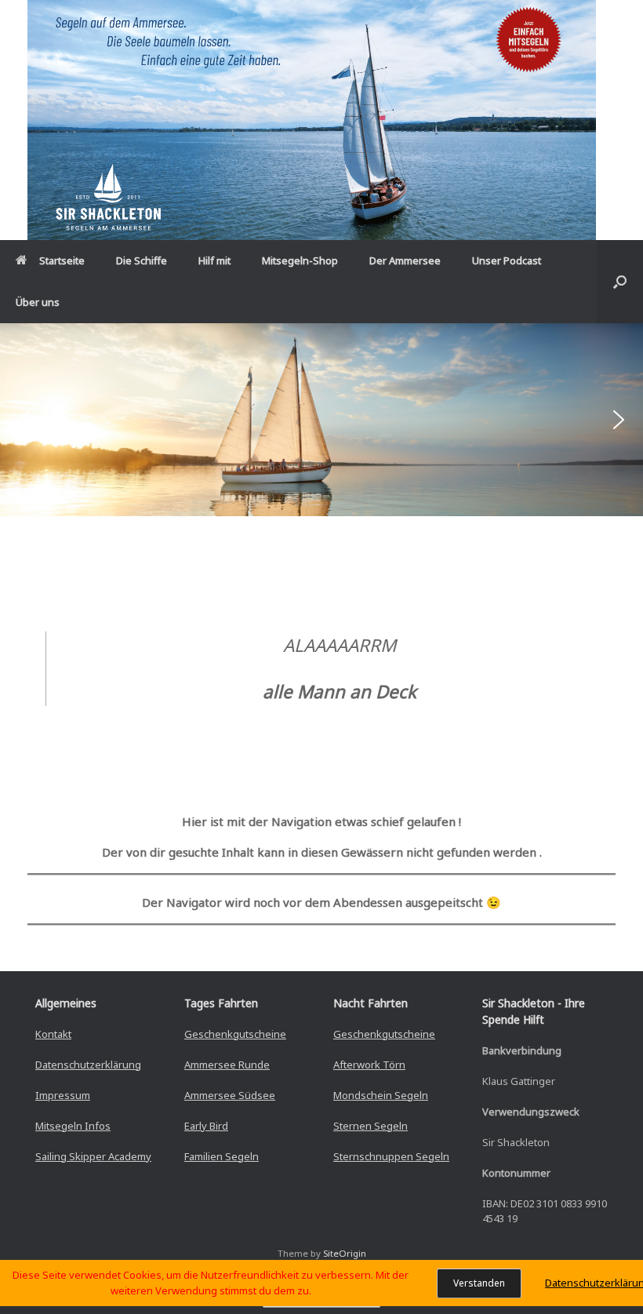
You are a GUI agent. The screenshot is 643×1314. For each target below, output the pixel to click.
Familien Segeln (221, 1156)
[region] (321, 419)
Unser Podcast (506, 260)
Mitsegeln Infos (73, 1126)
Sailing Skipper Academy (93, 1156)
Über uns (38, 302)
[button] (620, 281)
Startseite (62, 260)
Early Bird (206, 1126)
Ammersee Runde (227, 1064)
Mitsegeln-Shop (300, 260)
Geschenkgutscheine (235, 1034)
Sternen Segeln (370, 1126)
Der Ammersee (405, 260)
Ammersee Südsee (229, 1095)
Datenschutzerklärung (88, 1064)
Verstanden (479, 1283)
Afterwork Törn (369, 1064)
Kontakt (53, 1034)
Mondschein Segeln (380, 1095)
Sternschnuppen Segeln (391, 1156)
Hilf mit (214, 260)
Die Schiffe (141, 260)
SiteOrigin (344, 1253)
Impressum (62, 1095)
